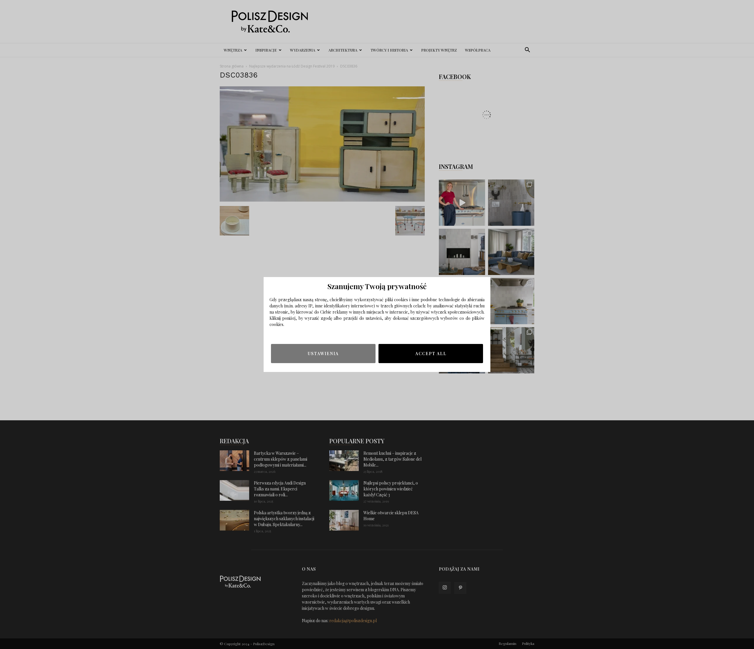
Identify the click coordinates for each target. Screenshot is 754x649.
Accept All (431, 353)
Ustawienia (323, 353)
